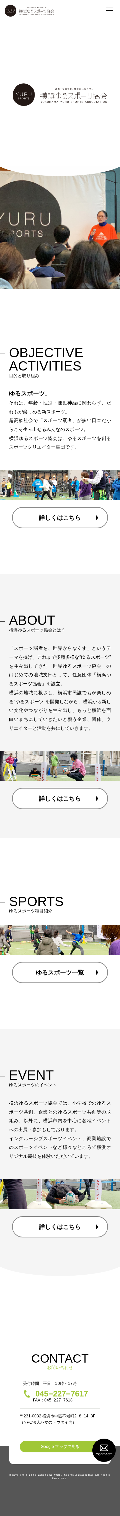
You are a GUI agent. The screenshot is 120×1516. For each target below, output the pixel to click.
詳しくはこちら (60, 517)
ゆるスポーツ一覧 (60, 972)
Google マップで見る (60, 1447)
